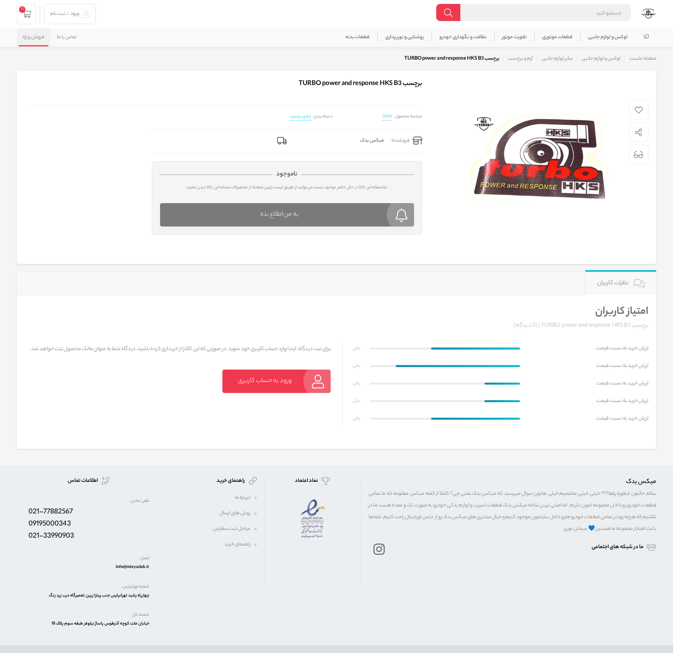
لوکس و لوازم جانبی (608, 37)
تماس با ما (67, 37)
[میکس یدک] (648, 13)
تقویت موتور (514, 37)
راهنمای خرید (237, 544)
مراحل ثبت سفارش (231, 529)
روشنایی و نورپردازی (404, 37)
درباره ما (242, 498)
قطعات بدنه (357, 37)
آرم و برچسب (300, 116)
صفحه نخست (642, 59)
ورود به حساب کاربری (265, 381)
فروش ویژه (33, 37)
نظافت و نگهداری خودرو (462, 37)
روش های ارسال (234, 513)
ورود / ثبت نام (65, 14)
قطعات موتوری (557, 37)
